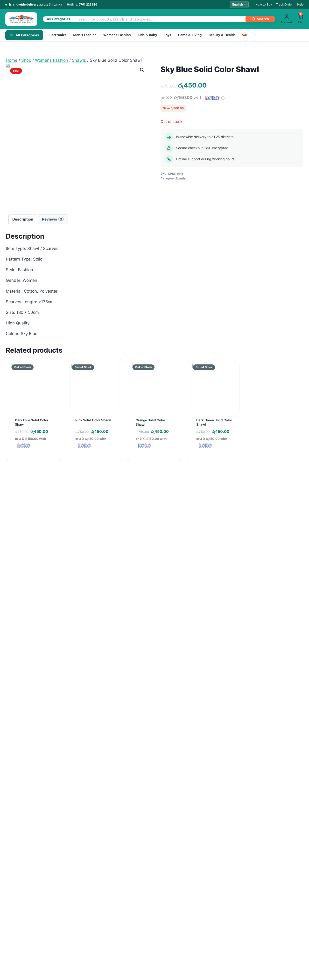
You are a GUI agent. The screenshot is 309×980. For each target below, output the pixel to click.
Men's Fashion (85, 35)
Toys (167, 35)
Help (300, 4)
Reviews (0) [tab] (53, 219)
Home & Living (190, 35)
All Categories (27, 35)
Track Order (284, 4)
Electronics (57, 35)
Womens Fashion (117, 35)
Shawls (181, 178)
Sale (246, 35)
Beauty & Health (222, 35)
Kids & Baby (147, 35)
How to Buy (263, 4)
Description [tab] (22, 219)
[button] (142, 70)
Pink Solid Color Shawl (93, 420)
